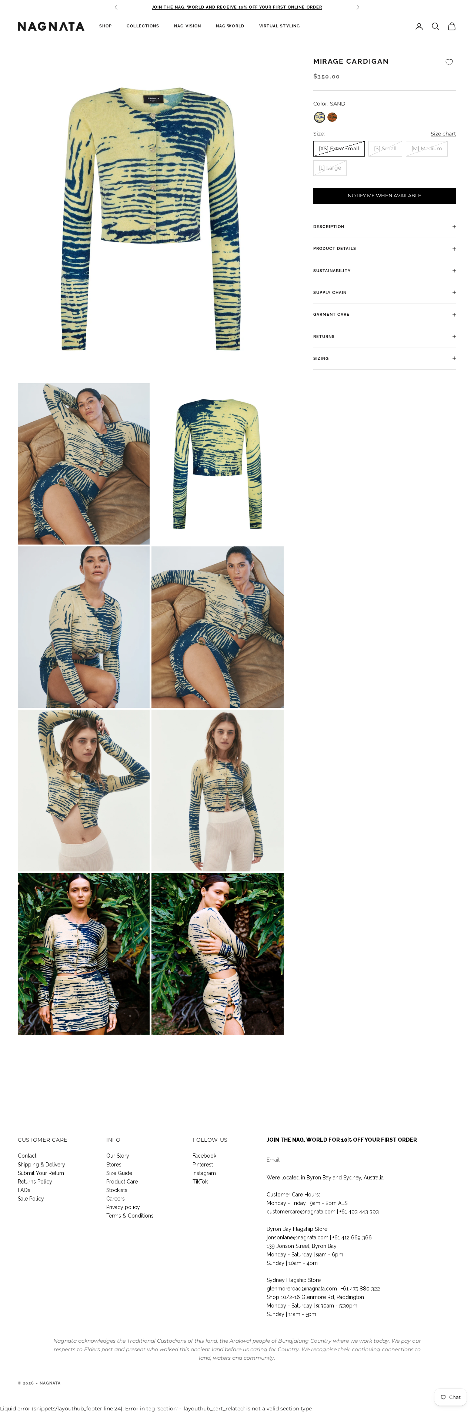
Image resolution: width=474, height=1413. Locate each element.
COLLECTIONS (143, 26)
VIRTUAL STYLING (279, 26)
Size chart (443, 133)
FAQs (24, 1190)
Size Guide (119, 1173)
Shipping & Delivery (41, 1165)
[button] (319, 117)
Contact (27, 1156)
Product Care (122, 1182)
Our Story (117, 1156)
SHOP (105, 26)
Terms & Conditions (130, 1216)
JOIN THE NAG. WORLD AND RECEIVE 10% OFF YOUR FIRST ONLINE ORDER (237, 7)
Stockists (116, 1190)
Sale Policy (31, 1199)
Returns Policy (35, 1182)
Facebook (204, 1156)
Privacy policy (123, 1207)
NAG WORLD (230, 26)
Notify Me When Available (384, 195)
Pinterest (203, 1165)
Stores (113, 1165)
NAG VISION (187, 26)
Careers (115, 1199)
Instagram (204, 1173)
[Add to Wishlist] (449, 62)
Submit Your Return (41, 1173)
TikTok (200, 1182)
